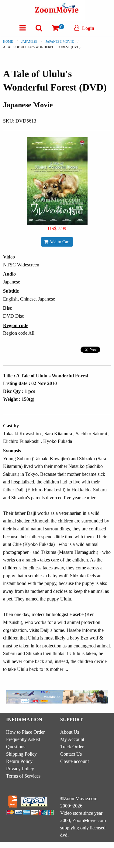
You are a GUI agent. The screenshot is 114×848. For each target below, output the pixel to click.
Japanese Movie (60, 41)
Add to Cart (59, 241)
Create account (74, 761)
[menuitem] (23, 28)
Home (8, 41)
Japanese (29, 41)
